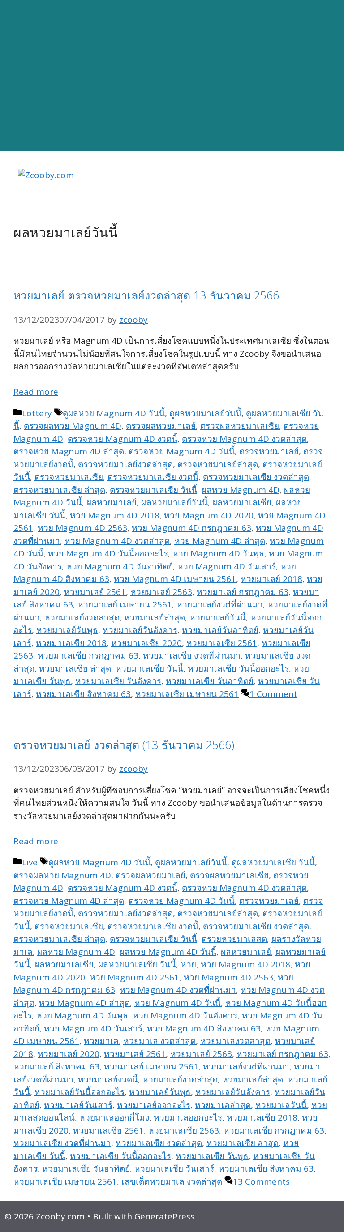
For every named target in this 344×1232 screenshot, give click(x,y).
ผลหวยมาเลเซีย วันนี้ (137, 964)
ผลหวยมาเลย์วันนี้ (174, 502)
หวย (188, 964)
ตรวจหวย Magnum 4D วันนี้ (182, 451)
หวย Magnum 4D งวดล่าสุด (117, 541)
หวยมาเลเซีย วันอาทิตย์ (210, 681)
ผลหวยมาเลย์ (111, 502)
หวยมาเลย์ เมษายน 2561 (124, 604)
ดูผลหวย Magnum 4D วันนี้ (114, 413)
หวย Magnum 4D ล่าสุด (219, 541)
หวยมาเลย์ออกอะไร (153, 1105)
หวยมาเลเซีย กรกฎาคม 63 (88, 655)
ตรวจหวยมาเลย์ (269, 451)
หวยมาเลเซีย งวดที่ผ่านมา (192, 655)
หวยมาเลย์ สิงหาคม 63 (56, 1066)
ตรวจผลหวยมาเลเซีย (239, 426)
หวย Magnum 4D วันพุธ (218, 553)
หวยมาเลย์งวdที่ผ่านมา (219, 604)
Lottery (37, 413)
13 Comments (261, 1181)
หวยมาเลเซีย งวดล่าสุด (159, 1143)
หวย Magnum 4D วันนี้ (177, 1003)
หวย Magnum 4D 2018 (114, 515)
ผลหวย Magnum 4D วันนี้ (168, 952)
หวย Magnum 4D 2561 (134, 977)
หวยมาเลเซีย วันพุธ (212, 1156)
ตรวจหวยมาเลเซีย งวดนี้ (153, 477)
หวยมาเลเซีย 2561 (221, 643)
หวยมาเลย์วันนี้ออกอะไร (79, 1092)
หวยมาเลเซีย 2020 (146, 643)
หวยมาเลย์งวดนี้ (108, 1079)
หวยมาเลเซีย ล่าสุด (75, 668)
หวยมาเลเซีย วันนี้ (149, 668)
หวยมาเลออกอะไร (188, 1117)
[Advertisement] (172, 75)
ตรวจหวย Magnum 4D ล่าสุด (68, 451)
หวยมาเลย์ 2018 (271, 579)
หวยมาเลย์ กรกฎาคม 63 (242, 592)
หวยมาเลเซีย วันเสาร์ (174, 1168)
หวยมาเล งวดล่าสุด (159, 1041)
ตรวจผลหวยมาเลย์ (161, 426)
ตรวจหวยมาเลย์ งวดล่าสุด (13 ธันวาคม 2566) (123, 744)
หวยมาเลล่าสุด (223, 1105)
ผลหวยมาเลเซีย (241, 502)
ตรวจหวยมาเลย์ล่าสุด (217, 464)
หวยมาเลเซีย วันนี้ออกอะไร (238, 668)
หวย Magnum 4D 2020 (209, 515)
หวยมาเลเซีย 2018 (71, 643)
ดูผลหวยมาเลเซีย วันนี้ (273, 862)
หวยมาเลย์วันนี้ (217, 617)
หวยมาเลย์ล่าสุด (154, 617)
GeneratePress (164, 1216)
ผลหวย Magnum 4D (241, 490)
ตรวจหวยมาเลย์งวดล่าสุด (125, 464)
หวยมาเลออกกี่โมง (114, 1117)
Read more (35, 392)
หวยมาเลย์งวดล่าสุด (82, 617)
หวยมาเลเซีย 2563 (183, 1130)
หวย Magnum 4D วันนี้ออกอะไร (108, 553)
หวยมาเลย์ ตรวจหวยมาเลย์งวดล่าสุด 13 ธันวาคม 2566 (146, 295)
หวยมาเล (101, 1041)
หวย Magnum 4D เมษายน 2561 (175, 579)
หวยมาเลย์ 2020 (68, 1054)
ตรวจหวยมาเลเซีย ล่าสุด (59, 490)
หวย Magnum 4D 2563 (82, 528)
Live (30, 862)
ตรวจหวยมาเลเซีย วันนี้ (153, 490)
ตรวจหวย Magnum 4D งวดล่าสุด (244, 439)
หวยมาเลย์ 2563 (161, 592)
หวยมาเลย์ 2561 (95, 592)
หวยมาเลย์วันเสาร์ (78, 1105)
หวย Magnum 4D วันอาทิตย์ (119, 566)
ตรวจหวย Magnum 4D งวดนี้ (122, 439)
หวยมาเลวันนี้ (281, 1105)
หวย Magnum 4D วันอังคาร (185, 1015)
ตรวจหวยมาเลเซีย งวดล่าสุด (256, 477)
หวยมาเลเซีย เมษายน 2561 (187, 694)
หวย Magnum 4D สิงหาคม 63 (204, 1028)
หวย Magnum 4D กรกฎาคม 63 (191, 528)
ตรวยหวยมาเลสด (234, 939)
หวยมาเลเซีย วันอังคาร (118, 681)
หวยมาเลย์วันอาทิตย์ (220, 630)
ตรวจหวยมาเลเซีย (68, 477)
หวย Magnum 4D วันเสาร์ (226, 566)
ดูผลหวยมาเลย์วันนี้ (205, 413)
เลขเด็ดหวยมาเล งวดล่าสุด (171, 1181)
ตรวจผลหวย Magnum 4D (72, 426)
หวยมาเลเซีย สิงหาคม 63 (83, 694)
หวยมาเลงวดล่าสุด (235, 1041)
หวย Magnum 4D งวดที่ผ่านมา (178, 990)
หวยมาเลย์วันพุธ (67, 630)
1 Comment (273, 694)
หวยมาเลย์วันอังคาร (140, 630)
